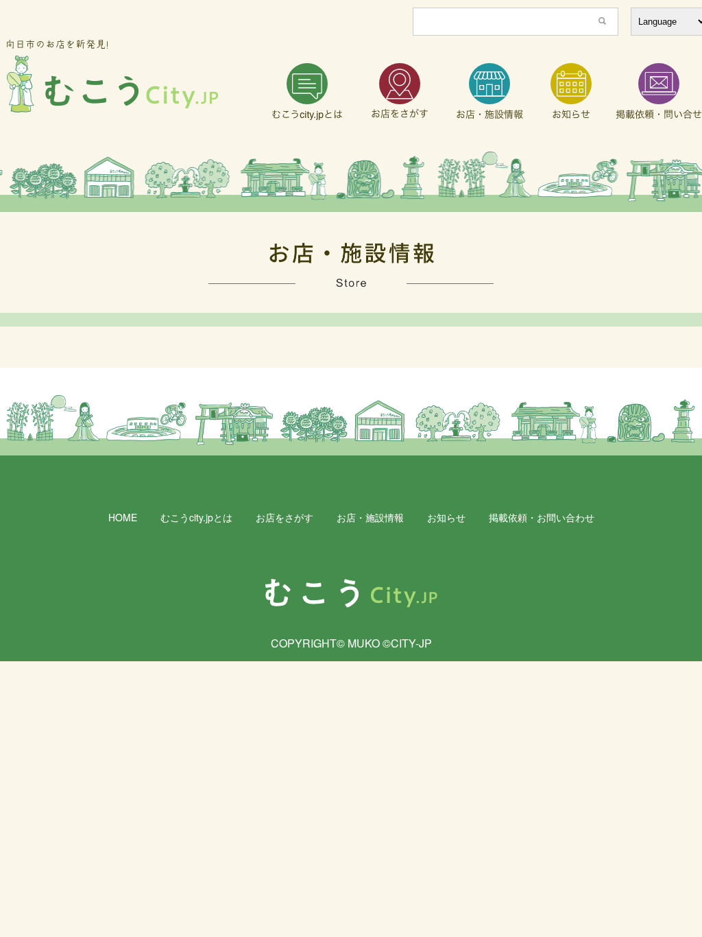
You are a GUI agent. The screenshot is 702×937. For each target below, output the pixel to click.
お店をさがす (284, 517)
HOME (122, 517)
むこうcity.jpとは (196, 517)
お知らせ (446, 517)
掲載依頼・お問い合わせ (541, 517)
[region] (351, 182)
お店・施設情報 (370, 517)
